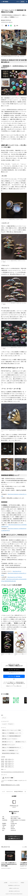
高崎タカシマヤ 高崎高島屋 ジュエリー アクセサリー (12, 733)
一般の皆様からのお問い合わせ (14, 891)
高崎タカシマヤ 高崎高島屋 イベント (10, 750)
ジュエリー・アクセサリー (8, 724)
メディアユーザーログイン (14, 669)
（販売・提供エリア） (9, 759)
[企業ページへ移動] (14, 804)
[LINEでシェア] (11, 25)
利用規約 (22, 882)
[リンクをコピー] (17, 25)
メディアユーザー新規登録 (14, 676)
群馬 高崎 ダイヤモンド (21, 741)
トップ (3, 791)
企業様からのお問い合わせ (14, 888)
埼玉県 (2, 763)
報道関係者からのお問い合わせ (14, 885)
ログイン (18, 1)
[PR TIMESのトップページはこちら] (5, 1)
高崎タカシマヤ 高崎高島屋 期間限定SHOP (11, 736)
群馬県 (2, 761)
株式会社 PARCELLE (18, 791)
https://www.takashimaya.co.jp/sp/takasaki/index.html (12, 771)
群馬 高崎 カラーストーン (7, 741)
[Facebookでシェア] (8, 25)
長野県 (2, 766)
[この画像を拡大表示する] (6, 700)
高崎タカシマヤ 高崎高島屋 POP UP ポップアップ (12, 747)
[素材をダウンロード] (15, 25)
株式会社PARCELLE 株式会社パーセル (10, 753)
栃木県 (2, 759)
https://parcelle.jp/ (17, 571)
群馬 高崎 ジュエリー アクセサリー (9, 738)
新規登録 (22, 1)
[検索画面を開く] (26, 1)
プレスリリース (9, 791)
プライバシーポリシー (14, 882)
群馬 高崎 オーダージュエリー (8, 744)
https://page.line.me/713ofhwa (15, 577)
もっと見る (24, 846)
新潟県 (2, 764)
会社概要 (5, 882)
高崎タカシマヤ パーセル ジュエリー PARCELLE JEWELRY (12, 730)
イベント (4, 717)
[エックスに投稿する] (6, 25)
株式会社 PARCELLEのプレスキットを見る (10, 784)
